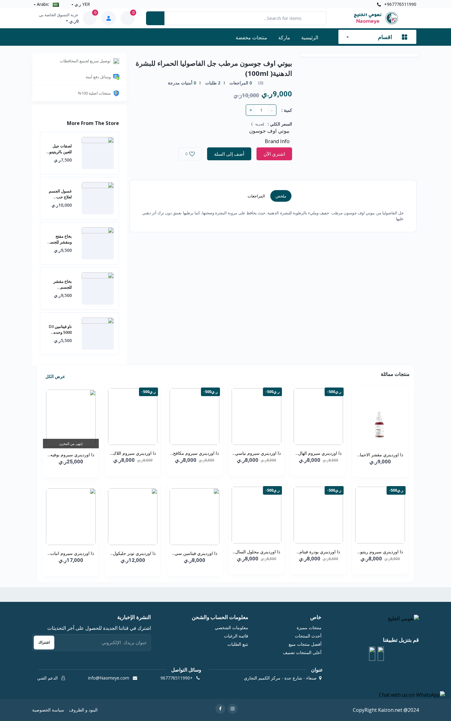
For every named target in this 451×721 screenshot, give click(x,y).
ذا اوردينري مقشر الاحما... (380, 455)
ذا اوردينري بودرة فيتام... (318, 552)
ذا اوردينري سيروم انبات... (71, 553)
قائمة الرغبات (236, 636)
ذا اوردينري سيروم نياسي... (256, 453)
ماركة (284, 37)
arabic (43, 4)
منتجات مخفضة (251, 37)
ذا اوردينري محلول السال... (256, 552)
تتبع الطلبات (237, 644)
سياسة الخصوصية (48, 710)
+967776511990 (399, 4)
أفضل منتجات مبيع (305, 644)
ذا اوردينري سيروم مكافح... (194, 453)
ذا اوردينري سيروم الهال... (318, 453)
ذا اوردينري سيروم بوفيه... (71, 455)
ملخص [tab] (281, 196)
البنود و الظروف (83, 710)
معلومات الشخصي (231, 627)
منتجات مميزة (309, 627)
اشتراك (44, 642)
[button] (381, 654)
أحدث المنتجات (308, 636)
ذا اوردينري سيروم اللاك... (133, 453)
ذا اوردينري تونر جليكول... (133, 553)
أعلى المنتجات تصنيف (302, 652)
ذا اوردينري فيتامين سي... (194, 553)
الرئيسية (309, 37)
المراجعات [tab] (256, 196)
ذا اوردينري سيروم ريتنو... (380, 552)
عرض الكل (54, 376)
